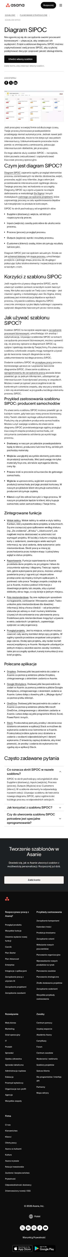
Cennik (8, 947)
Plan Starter (10, 953)
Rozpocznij (48, 5)
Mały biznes (10, 1023)
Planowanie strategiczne (47, 977)
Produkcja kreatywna (45, 933)
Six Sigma (39, 193)
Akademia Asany (44, 1035)
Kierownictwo (11, 1131)
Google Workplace (16, 684)
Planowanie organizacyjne (48, 955)
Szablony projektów (45, 1065)
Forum (39, 1047)
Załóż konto (34, 880)
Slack (10, 723)
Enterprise (9, 965)
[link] (10, 15)
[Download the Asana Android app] (44, 1248)
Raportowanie (14, 560)
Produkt (8, 1047)
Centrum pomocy (44, 1023)
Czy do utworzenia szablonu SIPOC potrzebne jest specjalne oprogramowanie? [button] (31, 818)
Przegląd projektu (16, 630)
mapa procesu (37, 256)
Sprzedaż (9, 1053)
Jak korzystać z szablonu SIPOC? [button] (29, 807)
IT (6, 1041)
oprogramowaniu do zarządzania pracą (24, 372)
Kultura (8, 1155)
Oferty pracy (11, 1143)
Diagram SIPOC (12, 172)
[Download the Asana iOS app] (22, 1248)
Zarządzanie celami (45, 939)
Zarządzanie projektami (15, 987)
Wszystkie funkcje (13, 931)
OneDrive (12, 703)
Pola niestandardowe (18, 597)
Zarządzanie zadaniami (47, 989)
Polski (37, 1216)
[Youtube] (45, 1228)
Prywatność (10, 1179)
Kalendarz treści (43, 927)
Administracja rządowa (15, 1071)
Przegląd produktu (13, 925)
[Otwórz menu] (60, 5)
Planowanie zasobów (46, 971)
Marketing (9, 1029)
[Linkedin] (28, 1228)
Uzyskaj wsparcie (44, 1029)
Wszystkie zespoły (13, 1101)
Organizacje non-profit (15, 1089)
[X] (22, 1228)
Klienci (8, 1137)
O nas (8, 1125)
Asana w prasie (12, 1161)
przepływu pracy (43, 362)
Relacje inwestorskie (14, 1167)
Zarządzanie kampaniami (47, 921)
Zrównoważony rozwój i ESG (18, 1191)
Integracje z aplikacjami (16, 971)
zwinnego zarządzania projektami (35, 197)
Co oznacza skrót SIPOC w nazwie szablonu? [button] (30, 771)
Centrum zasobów (44, 1053)
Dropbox (11, 671)
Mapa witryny (42, 1093)
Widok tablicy (14, 520)
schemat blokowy (17, 256)
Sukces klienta (43, 1071)
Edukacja (9, 1077)
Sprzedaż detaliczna (14, 1065)
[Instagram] (34, 1228)
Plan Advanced (12, 959)
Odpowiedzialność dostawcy (18, 1185)
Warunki (27, 1237)
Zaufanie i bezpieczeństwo (17, 1173)
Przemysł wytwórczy (14, 1083)
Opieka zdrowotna (13, 1059)
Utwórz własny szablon (20, 59)
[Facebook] (39, 1228)
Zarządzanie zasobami (15, 993)
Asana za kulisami (13, 1149)
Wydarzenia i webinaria (47, 1059)
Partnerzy (40, 1087)
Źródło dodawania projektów (49, 983)
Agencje (9, 1095)
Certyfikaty (41, 1041)
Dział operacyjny (12, 1035)
